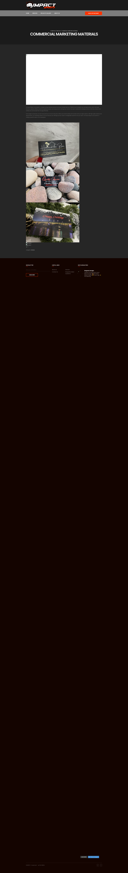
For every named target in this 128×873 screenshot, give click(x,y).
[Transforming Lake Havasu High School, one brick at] (80, 475)
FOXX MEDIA (42, 865)
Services (34, 13)
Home (27, 13)
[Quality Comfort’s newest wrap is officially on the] (86, 800)
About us (54, 269)
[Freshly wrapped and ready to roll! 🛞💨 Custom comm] (92, 452)
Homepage (53, 31)
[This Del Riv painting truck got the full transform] (99, 709)
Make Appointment (93, 13)
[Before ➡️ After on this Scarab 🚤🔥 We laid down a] (86, 606)
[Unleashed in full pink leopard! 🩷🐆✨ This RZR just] (92, 328)
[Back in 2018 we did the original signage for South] (99, 808)
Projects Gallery (46, 13)
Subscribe (32, 275)
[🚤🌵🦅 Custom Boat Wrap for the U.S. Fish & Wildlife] (99, 461)
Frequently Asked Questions (69, 272)
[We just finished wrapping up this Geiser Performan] (80, 334)
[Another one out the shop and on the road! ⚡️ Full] (86, 324)
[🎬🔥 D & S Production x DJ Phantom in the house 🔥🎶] (99, 592)
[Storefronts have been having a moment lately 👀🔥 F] (92, 716)
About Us (57, 13)
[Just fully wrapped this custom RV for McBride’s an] (92, 805)
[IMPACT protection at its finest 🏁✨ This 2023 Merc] (86, 716)
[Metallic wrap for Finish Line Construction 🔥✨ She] (80, 788)
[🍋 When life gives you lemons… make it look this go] (92, 586)
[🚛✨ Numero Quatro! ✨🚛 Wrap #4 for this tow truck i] (80, 615)
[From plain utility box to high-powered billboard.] (99, 323)
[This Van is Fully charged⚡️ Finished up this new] (86, 439)
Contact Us (55, 272)
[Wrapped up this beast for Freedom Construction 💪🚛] (80, 716)
